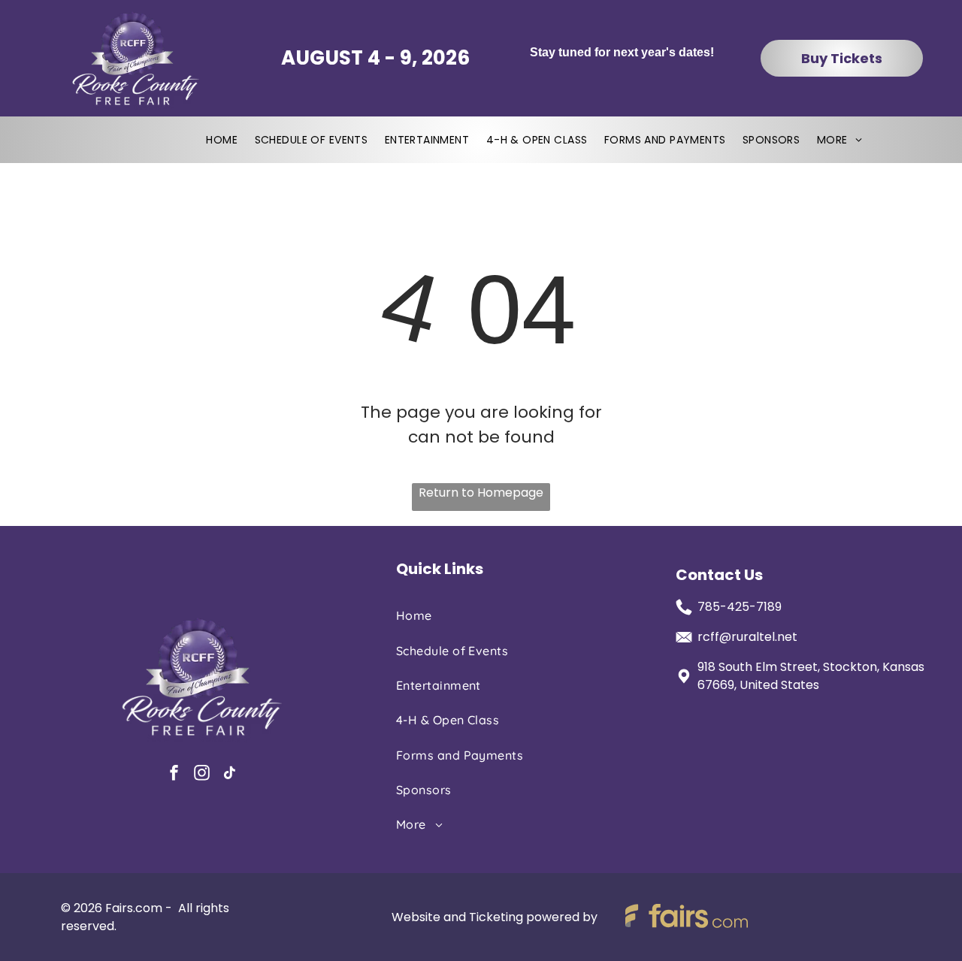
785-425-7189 (739, 606)
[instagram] (201, 774)
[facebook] (174, 774)
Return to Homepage (481, 492)
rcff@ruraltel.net (747, 636)
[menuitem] (222, 140)
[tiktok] (229, 774)
